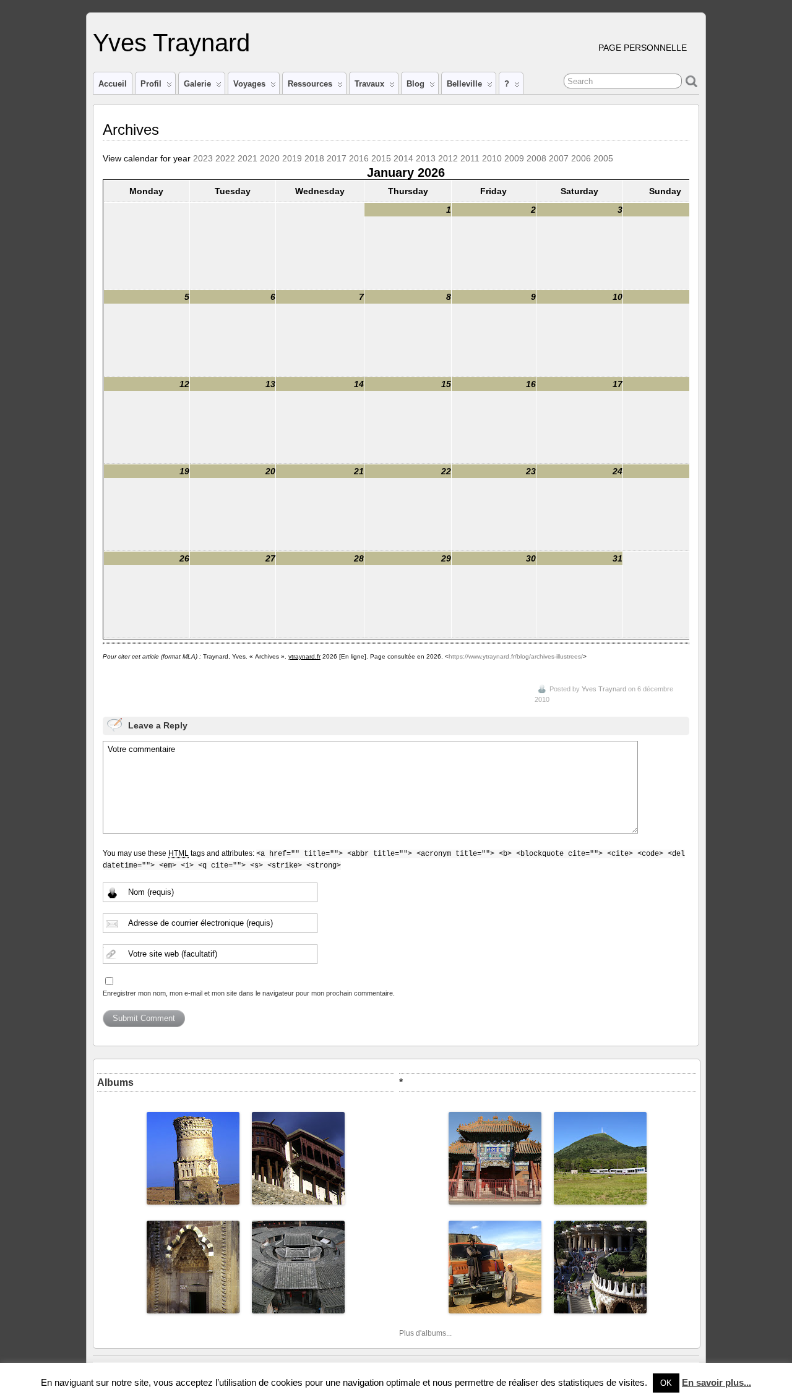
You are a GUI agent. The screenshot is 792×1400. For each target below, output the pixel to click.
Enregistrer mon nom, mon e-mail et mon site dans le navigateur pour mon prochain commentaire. (249, 993)
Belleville (464, 83)
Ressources (310, 83)
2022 (225, 158)
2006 (581, 158)
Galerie (197, 83)
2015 (381, 158)
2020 (270, 158)
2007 (559, 158)
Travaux (369, 83)
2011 (470, 158)
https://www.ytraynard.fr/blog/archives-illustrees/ (516, 656)
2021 (247, 158)
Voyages (249, 83)
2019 (292, 158)
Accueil (112, 83)
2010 (492, 158)
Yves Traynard (171, 42)
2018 (314, 158)
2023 (203, 158)
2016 (359, 158)
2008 (536, 158)
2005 (603, 158)
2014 (403, 158)
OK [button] (666, 1383)
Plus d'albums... (425, 1333)
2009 (514, 158)
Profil (150, 83)
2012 (448, 158)
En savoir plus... (716, 1382)
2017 (336, 158)
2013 (426, 158)
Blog (415, 83)
